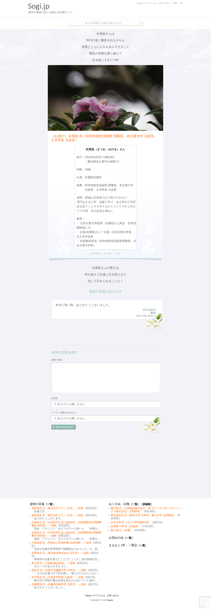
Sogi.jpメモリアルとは (147, 3)
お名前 (54, 398)
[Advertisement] (105, 472)
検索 (175, 3)
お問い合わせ (165, 3)
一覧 (181, 3)
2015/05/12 (96, 253)
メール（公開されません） (64, 412)
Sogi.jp (108, 253)
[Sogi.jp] (38, 9)
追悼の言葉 (56, 360)
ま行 (118, 253)
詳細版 (147, 504)
